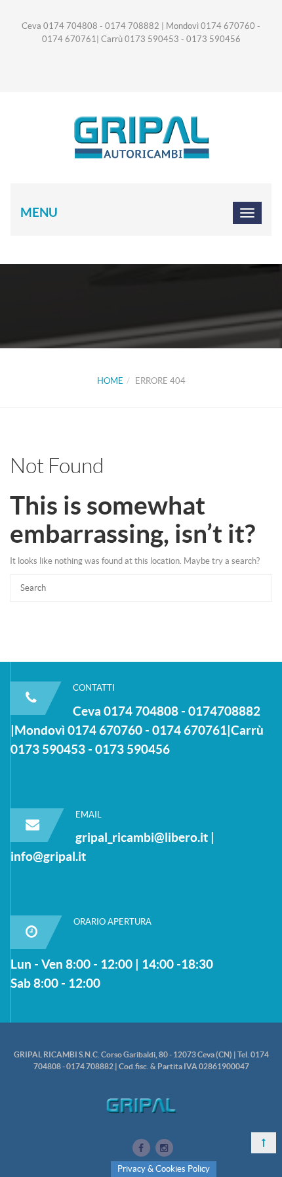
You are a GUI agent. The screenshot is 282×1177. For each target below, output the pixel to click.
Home (110, 381)
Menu (39, 212)
